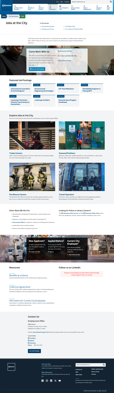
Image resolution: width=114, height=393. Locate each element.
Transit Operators (66, 194)
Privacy (93, 374)
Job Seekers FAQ (70, 26)
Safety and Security (97, 369)
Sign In (52, 252)
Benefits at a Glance (18, 275)
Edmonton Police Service (70, 213)
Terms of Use (95, 371)
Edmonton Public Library (92, 213)
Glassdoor (33, 343)
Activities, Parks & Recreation (18, 8)
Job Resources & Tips (47, 29)
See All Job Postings (38, 69)
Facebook (33, 338)
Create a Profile (35, 252)
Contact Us (79, 369)
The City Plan (46, 364)
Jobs (61, 2)
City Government (52, 8)
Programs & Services (99, 8)
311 (57, 2)
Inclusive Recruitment (47, 26)
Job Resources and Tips (65, 51)
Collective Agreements (19, 287)
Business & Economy (41, 8)
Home (4, 16)
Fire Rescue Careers (17, 194)
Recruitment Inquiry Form (41, 332)
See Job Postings (34, 351)
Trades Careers (15, 153)
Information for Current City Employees (27, 300)
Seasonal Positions (67, 153)
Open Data (79, 374)
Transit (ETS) (108, 8)
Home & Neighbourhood (87, 8)
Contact (66, 2)
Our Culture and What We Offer (67, 56)
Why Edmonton (47, 372)
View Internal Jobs (74, 255)
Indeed (32, 340)
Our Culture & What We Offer (74, 29)
